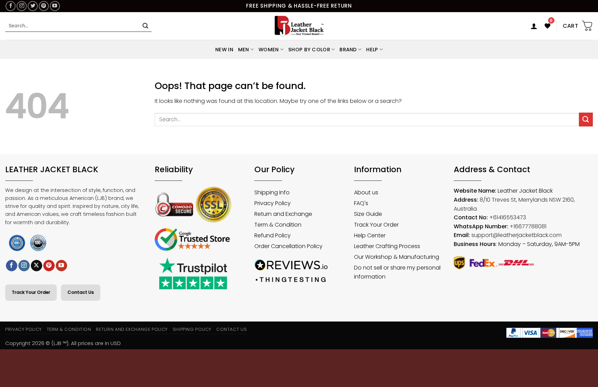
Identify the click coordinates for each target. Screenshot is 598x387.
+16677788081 (528, 226)
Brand (347, 49)
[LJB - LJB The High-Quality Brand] (299, 26)
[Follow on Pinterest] (44, 6)
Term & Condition (69, 329)
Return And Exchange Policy (131, 329)
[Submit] (145, 26)
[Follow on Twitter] (33, 6)
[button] (534, 26)
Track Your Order (31, 292)
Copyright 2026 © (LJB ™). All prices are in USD (63, 343)
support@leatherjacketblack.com (516, 235)
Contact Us (80, 292)
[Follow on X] (36, 266)
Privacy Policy (23, 329)
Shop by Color (309, 49)
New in (224, 49)
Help (372, 49)
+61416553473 (507, 217)
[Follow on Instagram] (22, 6)
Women (269, 49)
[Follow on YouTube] (55, 6)
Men (243, 49)
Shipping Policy (192, 329)
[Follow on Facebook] (11, 6)
